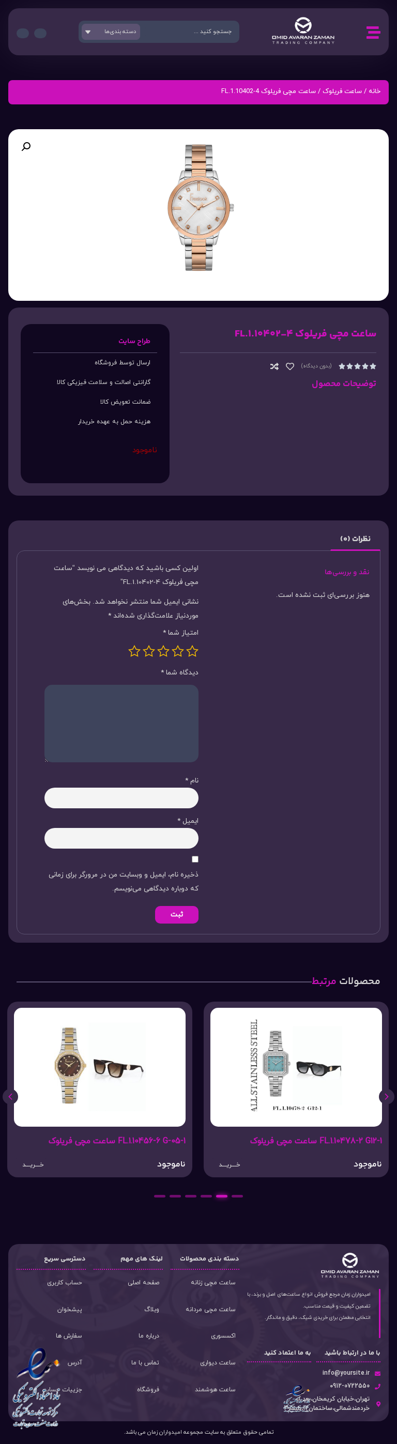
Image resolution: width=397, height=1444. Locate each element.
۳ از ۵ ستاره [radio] (163, 651)
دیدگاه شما (179, 673)
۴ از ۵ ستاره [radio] (149, 651)
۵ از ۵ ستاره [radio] (134, 651)
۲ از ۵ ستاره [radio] (178, 651)
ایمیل (187, 821)
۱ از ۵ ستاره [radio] (192, 651)
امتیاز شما (180, 633)
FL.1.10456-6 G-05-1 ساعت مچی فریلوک (117, 1141)
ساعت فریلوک (342, 91)
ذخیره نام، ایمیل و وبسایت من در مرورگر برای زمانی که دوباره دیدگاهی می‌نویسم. (123, 882)
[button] (26, 146)
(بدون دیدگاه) (316, 366)
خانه (374, 91)
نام (191, 781)
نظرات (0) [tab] (355, 539)
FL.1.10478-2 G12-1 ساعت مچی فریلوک (316, 1141)
